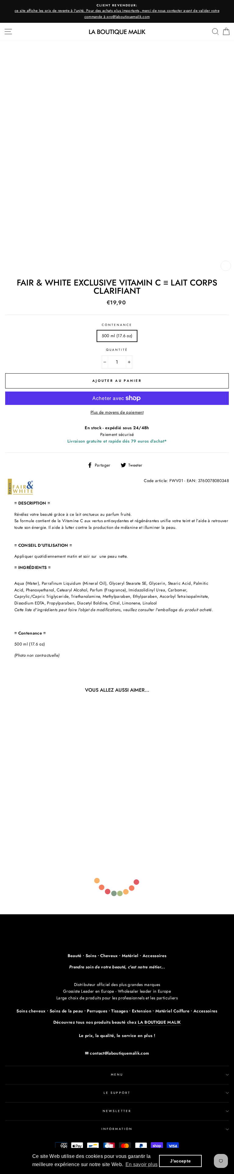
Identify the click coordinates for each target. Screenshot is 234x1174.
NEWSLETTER (117, 1111)
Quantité (117, 349)
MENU (117, 1074)
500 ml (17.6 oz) (117, 336)
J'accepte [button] (180, 1161)
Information (117, 1129)
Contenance (117, 325)
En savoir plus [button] (142, 1164)
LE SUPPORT (117, 1092)
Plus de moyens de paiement (117, 412)
